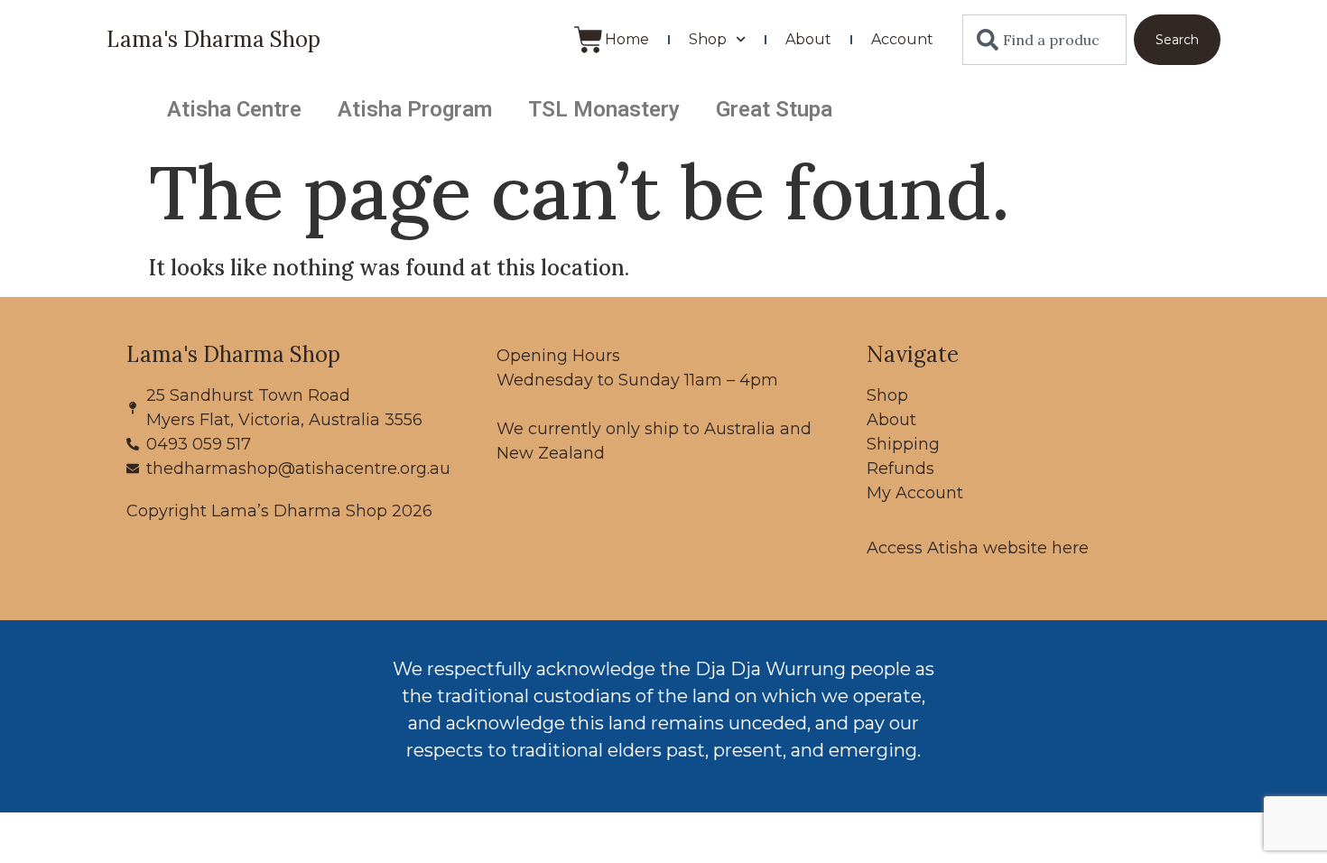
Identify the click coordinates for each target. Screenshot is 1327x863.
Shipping (903, 444)
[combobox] (1044, 39)
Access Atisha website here (978, 548)
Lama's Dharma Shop (213, 39)
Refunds (900, 468)
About (808, 39)
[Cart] (588, 39)
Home (627, 39)
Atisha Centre (234, 109)
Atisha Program (415, 109)
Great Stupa (774, 109)
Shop (708, 39)
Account (902, 39)
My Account (915, 493)
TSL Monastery (604, 109)
